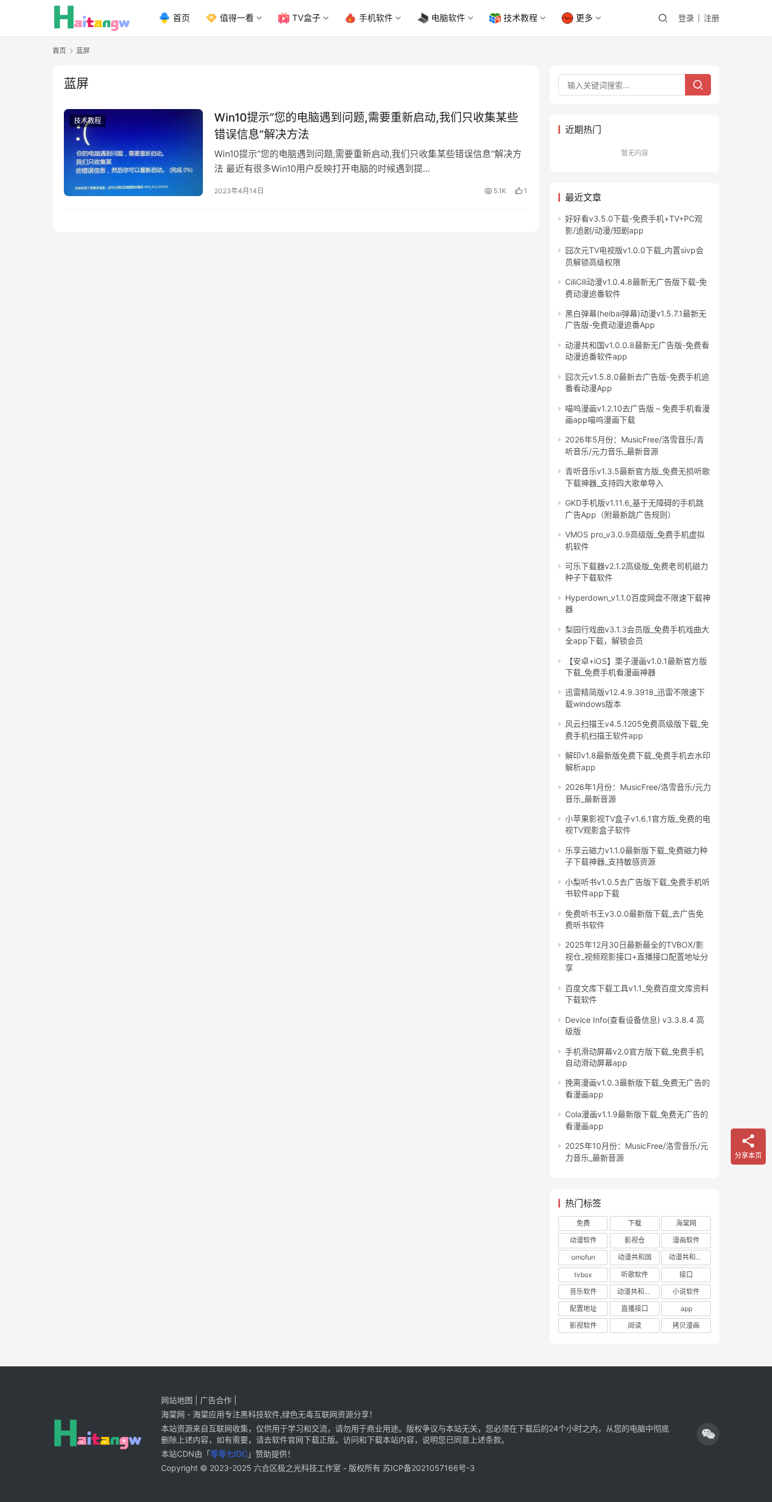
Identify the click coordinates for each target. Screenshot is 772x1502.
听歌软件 (634, 1274)
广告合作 (216, 1400)
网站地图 (177, 1400)
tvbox (583, 1274)
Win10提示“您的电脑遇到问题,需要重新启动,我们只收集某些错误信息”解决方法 (366, 126)
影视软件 (583, 1325)
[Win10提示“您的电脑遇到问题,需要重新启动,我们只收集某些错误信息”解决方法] (133, 152)
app (686, 1308)
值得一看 (237, 17)
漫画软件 (686, 1240)
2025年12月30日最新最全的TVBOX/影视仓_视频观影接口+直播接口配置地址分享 (636, 956)
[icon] (708, 1434)
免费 (583, 1223)
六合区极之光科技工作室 (297, 1468)
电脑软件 (448, 17)
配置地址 (583, 1308)
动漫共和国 (635, 1257)
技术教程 (520, 17)
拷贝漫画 (686, 1325)
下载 (634, 1223)
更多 (584, 17)
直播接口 (634, 1308)
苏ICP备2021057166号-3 (429, 1468)
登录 (686, 18)
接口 (686, 1274)
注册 (711, 18)
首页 (181, 17)
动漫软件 (583, 1240)
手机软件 (376, 17)
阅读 (634, 1325)
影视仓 (634, 1240)
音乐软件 (583, 1291)
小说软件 (686, 1291)
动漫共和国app (689, 1257)
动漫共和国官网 (638, 1291)
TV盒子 (306, 17)
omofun (583, 1257)
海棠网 (686, 1223)
